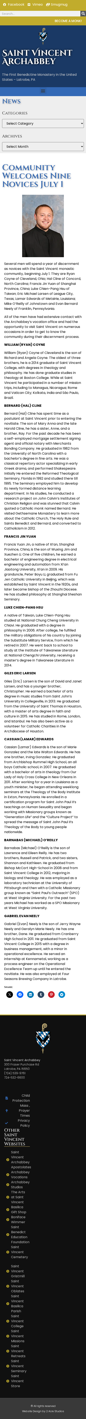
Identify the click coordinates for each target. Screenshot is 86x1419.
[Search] (83, 13)
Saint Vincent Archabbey (37, 57)
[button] (43, 90)
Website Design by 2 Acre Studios (43, 1411)
